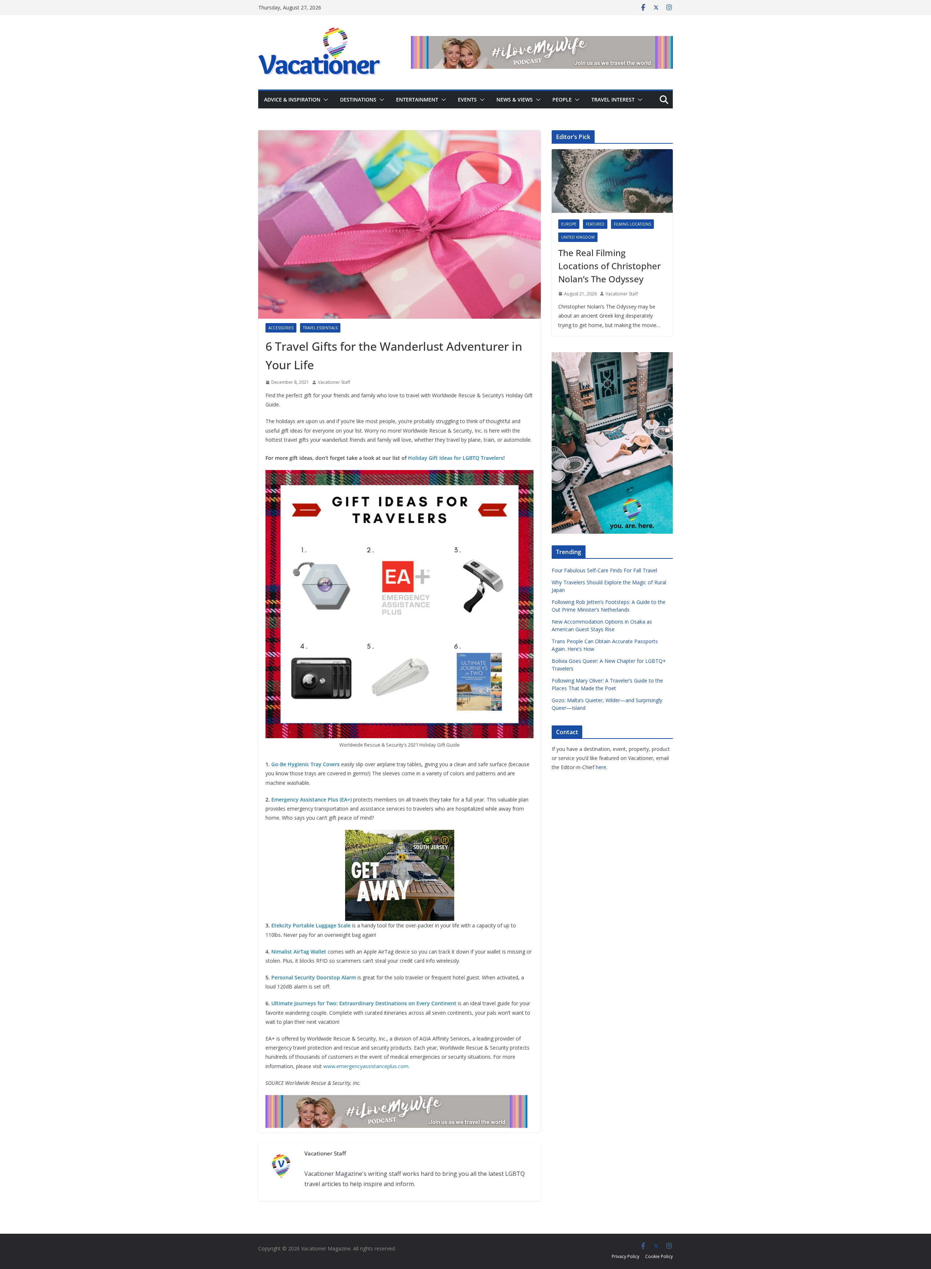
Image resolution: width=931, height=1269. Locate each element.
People (562, 99)
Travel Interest (613, 99)
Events (467, 99)
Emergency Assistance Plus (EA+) (311, 799)
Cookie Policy (659, 1256)
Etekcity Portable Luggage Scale (311, 925)
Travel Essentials (320, 327)
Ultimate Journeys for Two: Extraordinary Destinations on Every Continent (363, 1003)
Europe (568, 224)
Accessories (280, 327)
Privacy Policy (625, 1256)
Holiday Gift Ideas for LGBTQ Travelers (455, 457)
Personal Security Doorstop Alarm (313, 977)
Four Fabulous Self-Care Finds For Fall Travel (604, 570)
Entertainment (417, 99)
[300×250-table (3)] (399, 835)
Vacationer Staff (334, 382)
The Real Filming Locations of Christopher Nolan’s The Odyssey (609, 266)
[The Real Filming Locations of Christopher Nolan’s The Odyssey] (612, 181)
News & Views (514, 99)
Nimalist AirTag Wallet (298, 951)
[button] (324, 100)
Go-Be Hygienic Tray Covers (305, 764)
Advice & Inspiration (292, 99)
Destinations (358, 99)
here (601, 767)
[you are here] (612, 356)
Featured (595, 224)
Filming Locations (632, 224)
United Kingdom (578, 237)
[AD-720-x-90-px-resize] (542, 41)
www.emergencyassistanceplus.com (365, 1066)
